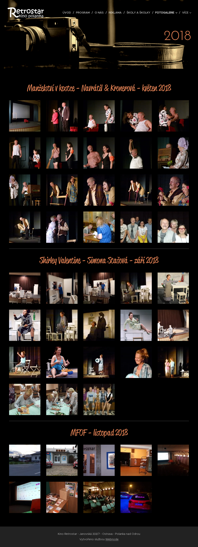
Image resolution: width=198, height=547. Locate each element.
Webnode (112, 539)
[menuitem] (68, 12)
